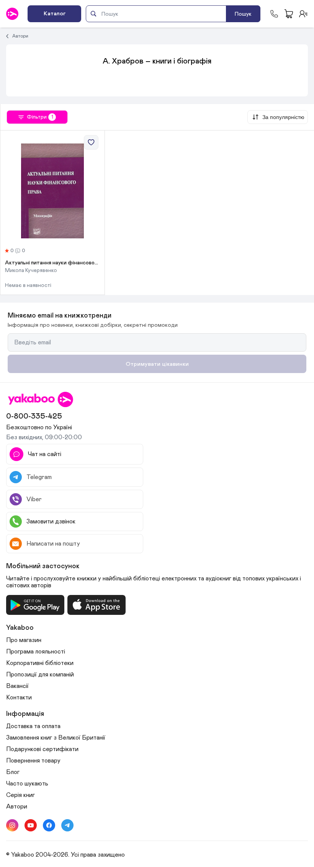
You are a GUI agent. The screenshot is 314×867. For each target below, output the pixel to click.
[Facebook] (49, 825)
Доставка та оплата (33, 726)
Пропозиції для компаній (40, 674)
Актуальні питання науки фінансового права (52, 263)
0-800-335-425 (34, 416)
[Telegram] (67, 825)
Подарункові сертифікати (42, 749)
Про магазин (23, 640)
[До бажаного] (91, 142)
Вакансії (17, 686)
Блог (13, 772)
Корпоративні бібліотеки (40, 663)
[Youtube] (31, 825)
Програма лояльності (35, 652)
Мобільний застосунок (43, 566)
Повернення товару (33, 761)
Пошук (243, 14)
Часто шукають (27, 784)
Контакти (19, 697)
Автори (20, 36)
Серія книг (20, 795)
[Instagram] (12, 825)
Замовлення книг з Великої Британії (55, 738)
